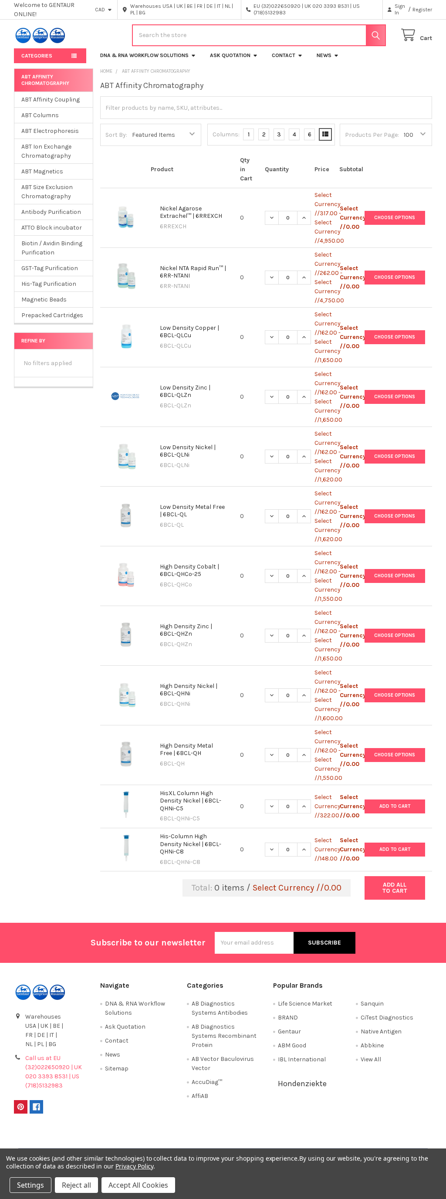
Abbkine (372, 1045)
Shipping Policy (171, 1139)
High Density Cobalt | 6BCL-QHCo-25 (189, 570)
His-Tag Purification (48, 284)
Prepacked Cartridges (52, 315)
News (324, 55)
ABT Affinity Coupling (50, 99)
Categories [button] (36, 56)
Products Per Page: (372, 135)
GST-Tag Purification (49, 268)
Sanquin (372, 1003)
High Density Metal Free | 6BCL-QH (186, 749)
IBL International (302, 1059)
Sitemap (116, 1068)
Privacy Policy (379, 1139)
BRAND (288, 1017)
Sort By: (116, 135)
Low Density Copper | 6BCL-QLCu (189, 331)
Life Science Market (305, 1003)
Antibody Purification (51, 212)
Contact (283, 55)
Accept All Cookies (138, 1185)
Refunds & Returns (275, 1139)
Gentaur (289, 1031)
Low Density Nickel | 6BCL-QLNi (188, 451)
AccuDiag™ (207, 1082)
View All (371, 1059)
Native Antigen (381, 1031)
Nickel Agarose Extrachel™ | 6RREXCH (191, 212)
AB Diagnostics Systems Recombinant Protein (224, 1036)
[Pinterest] (20, 1107)
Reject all (76, 1185)
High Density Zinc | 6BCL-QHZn (186, 630)
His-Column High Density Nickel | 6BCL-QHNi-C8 (190, 844)
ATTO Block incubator (51, 227)
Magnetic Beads (44, 299)
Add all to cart (394, 887)
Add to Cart (394, 806)
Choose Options (394, 217)
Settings (30, 1185)
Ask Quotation (230, 55)
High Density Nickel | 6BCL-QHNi (188, 690)
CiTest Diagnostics (387, 1017)
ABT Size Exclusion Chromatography (47, 191)
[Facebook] (36, 1107)
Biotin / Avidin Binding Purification (51, 248)
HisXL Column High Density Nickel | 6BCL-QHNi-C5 (190, 800)
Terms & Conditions (66, 1139)
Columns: (226, 134)
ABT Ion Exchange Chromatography (46, 151)
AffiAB (200, 1096)
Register (422, 10)
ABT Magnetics (42, 171)
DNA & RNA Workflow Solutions (144, 55)
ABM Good (292, 1045)
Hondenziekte (302, 1083)
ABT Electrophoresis (50, 131)
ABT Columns (40, 115)
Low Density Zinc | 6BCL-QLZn (185, 391)
